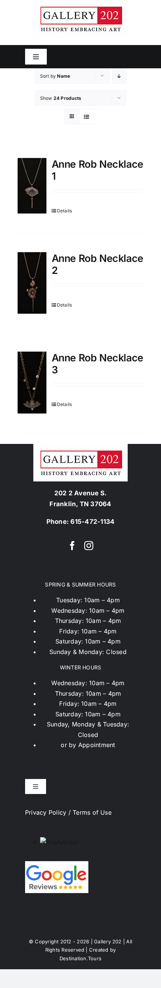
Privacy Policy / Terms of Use (68, 812)
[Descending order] (119, 76)
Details (64, 211)
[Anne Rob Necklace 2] (32, 283)
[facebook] (72, 545)
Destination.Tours (80, 958)
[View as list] (86, 116)
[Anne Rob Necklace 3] (32, 383)
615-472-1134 (92, 521)
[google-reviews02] (56, 864)
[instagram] (88, 545)
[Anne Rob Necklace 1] (32, 186)
